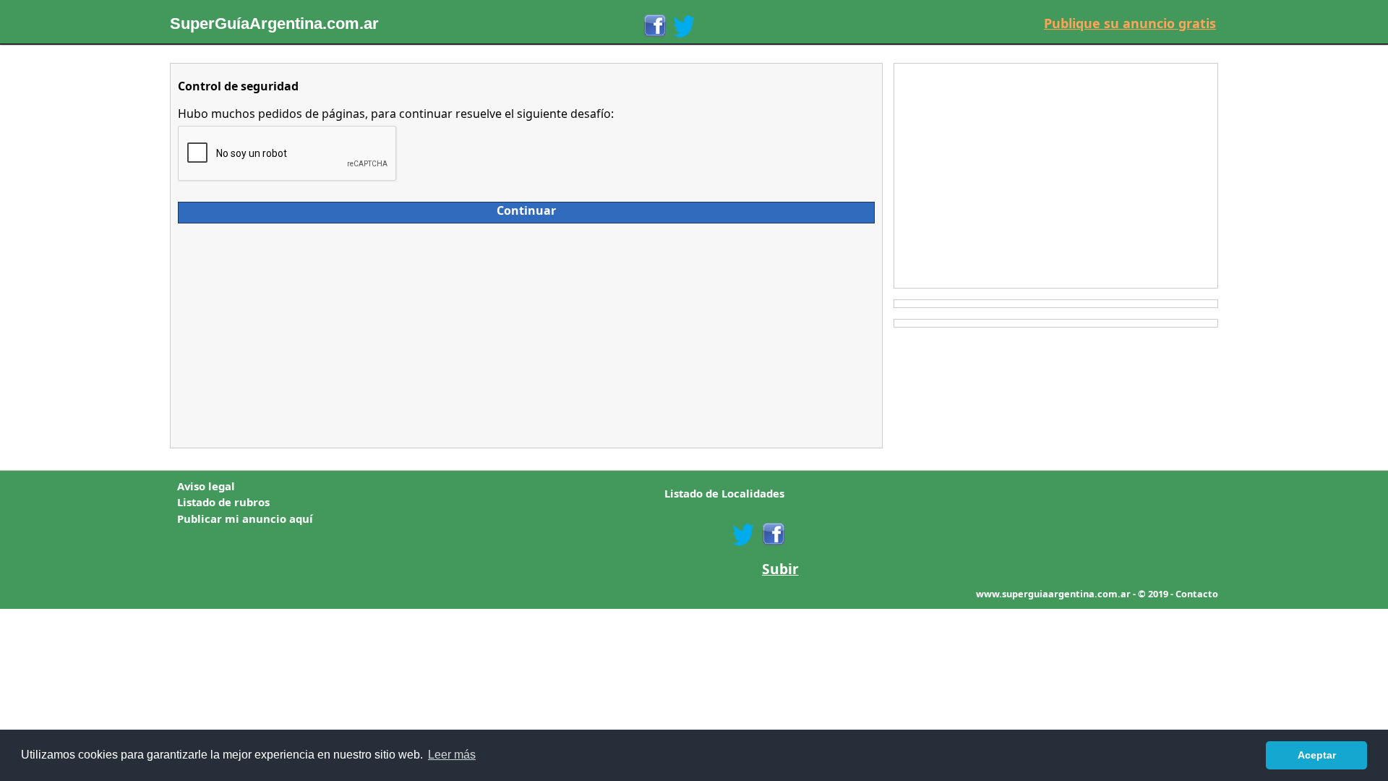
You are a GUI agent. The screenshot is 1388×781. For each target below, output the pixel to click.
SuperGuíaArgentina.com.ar (274, 23)
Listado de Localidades (724, 493)
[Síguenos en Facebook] (654, 26)
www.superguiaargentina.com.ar (1053, 593)
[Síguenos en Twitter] (684, 26)
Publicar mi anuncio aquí (245, 518)
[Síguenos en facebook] (772, 534)
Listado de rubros (223, 502)
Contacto (1196, 593)
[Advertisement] (306, 332)
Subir (780, 569)
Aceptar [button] (1317, 755)
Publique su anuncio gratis (1130, 23)
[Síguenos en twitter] (743, 534)
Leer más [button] (452, 754)
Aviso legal (206, 486)
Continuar (526, 210)
